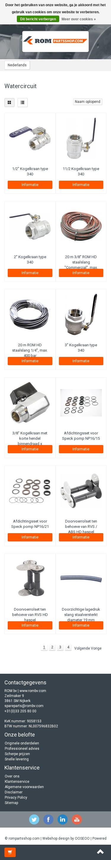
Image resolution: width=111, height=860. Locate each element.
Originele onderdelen (22, 743)
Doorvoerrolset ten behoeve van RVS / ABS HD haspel (81, 526)
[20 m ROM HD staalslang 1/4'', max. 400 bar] (30, 314)
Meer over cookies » (79, 19)
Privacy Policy (16, 797)
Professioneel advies (22, 749)
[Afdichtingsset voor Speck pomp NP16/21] (30, 491)
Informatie (30, 185)
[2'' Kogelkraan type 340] (30, 226)
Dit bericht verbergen (38, 19)
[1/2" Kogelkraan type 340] (30, 138)
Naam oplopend (87, 102)
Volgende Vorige (88, 648)
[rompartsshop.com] (56, 41)
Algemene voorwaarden (24, 787)
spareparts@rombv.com (24, 706)
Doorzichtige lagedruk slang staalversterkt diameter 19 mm (81, 614)
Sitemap (11, 803)
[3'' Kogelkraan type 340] (81, 314)
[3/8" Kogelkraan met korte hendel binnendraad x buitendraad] (30, 402)
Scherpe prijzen (17, 754)
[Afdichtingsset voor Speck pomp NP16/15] (81, 402)
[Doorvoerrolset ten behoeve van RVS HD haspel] (30, 579)
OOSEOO (82, 838)
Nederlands (17, 65)
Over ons (12, 776)
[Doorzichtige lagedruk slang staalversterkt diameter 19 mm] (81, 579)
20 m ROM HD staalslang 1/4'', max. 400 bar (30, 350)
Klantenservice (17, 782)
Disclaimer (13, 792)
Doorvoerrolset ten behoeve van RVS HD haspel (30, 614)
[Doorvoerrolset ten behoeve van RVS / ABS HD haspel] (81, 491)
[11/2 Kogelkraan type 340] (81, 138)
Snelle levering (17, 759)
